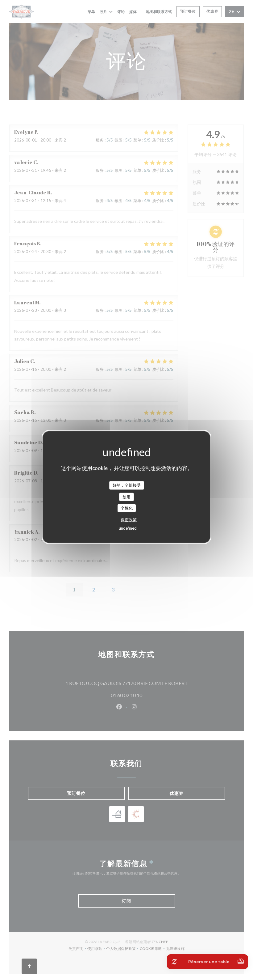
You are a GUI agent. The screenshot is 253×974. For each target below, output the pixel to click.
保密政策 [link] (129, 519)
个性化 (127, 508)
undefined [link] (128, 527)
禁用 (126, 496)
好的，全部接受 (127, 485)
